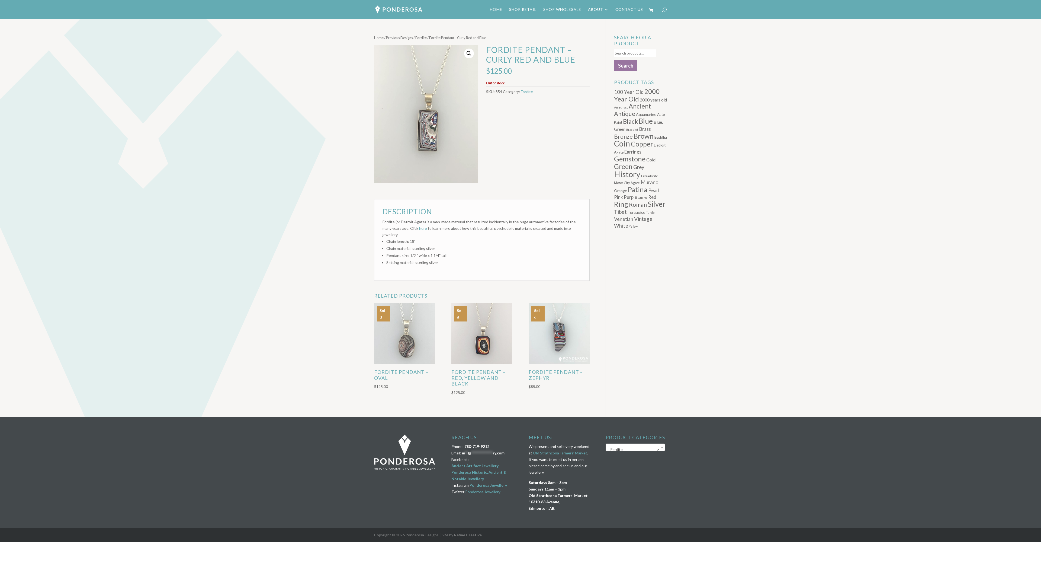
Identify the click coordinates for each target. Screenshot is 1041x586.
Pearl (653, 190)
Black (630, 121)
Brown (644, 136)
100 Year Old (629, 92)
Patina (637, 189)
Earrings (632, 152)
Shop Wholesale (562, 10)
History (627, 174)
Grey (638, 167)
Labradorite (649, 176)
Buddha (660, 137)
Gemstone (629, 159)
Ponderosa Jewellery (488, 485)
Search (625, 66)
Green (623, 166)
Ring (621, 204)
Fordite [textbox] (633, 449)
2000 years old (653, 99)
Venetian (623, 219)
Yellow (633, 226)
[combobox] (635, 447)
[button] (469, 53)
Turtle (650, 212)
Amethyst (621, 107)
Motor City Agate (627, 183)
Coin (622, 143)
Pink (618, 197)
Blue (646, 121)
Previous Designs (399, 38)
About (595, 10)
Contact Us (629, 10)
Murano (649, 182)
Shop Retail (522, 10)
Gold (651, 159)
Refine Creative (468, 535)
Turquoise (636, 212)
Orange (620, 190)
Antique (624, 113)
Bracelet (632, 129)
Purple (630, 197)
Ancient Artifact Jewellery (475, 465)
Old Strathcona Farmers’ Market (560, 453)
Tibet (620, 212)
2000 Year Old (637, 95)
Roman (638, 204)
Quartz (642, 197)
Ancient (640, 106)
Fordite (421, 38)
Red (652, 197)
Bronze (623, 136)
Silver (657, 204)
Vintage (643, 219)
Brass (645, 129)
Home (496, 10)
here (423, 228)
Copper (642, 144)
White (621, 226)
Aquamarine (646, 114)
